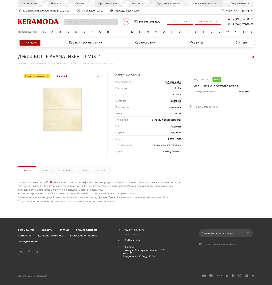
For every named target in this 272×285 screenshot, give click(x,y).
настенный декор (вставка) (166, 119)
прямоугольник (172, 151)
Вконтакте (21, 251)
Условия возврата (205, 3)
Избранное (231, 10)
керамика (175, 100)
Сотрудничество (240, 3)
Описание (27, 170)
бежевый (176, 126)
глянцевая (175, 107)
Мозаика (196, 42)
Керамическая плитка (85, 42)
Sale (126, 21)
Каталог (31, 42)
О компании (29, 3)
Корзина (250, 10)
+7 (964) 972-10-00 (242, 24)
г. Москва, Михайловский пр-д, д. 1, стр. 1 (46, 10)
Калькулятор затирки (84, 235)
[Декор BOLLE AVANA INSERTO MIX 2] (62, 109)
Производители (107, 3)
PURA (178, 88)
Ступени (241, 42)
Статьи (79, 3)
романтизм (174, 138)
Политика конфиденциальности (220, 244)
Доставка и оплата (169, 3)
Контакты (137, 3)
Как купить (65, 170)
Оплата (84, 170)
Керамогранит (146, 42)
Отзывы (46, 170)
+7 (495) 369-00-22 (242, 19)
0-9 (44, 31)
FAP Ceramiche (173, 81)
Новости (56, 3)
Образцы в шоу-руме (127, 10)
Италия (177, 94)
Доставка (101, 170)
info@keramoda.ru (149, 21)
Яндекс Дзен (37, 251)
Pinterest (29, 251)
